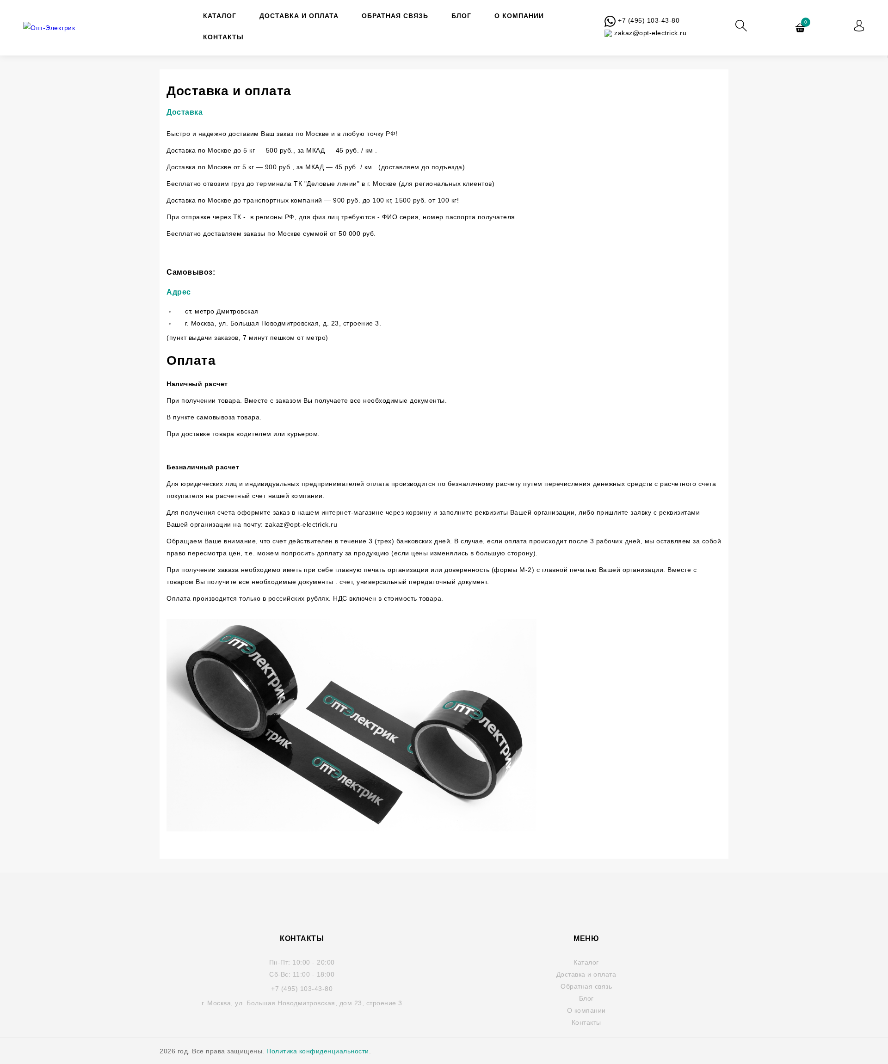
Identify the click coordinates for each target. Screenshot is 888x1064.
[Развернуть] (859, 25)
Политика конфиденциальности (317, 1051)
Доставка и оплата (299, 15)
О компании (519, 15)
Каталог (219, 15)
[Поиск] (741, 25)
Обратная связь (395, 15)
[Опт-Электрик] (64, 28)
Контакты (223, 37)
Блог (461, 15)
